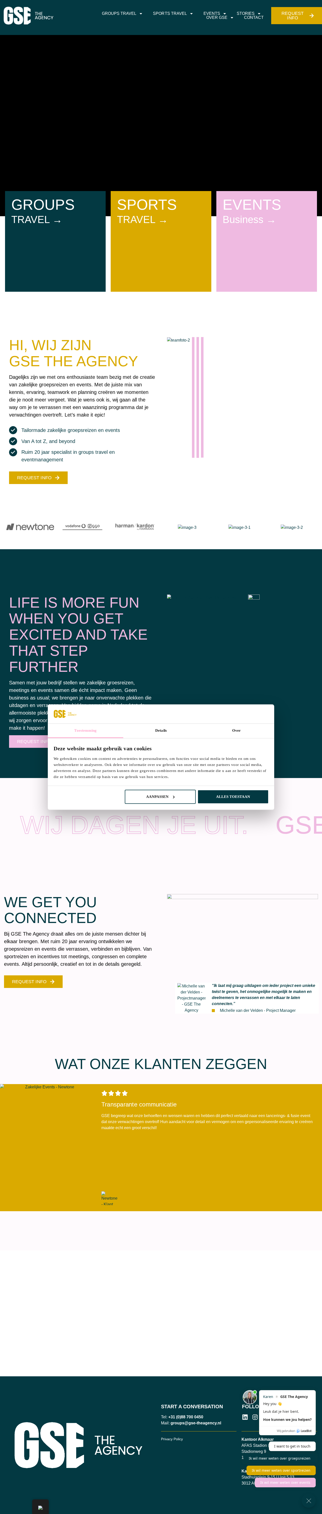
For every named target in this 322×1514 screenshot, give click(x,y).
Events (212, 14)
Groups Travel (119, 14)
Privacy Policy (172, 1439)
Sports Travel (170, 14)
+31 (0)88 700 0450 (185, 1417)
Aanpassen (157, 797)
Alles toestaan (233, 797)
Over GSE (216, 18)
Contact (254, 18)
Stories (246, 14)
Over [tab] (236, 731)
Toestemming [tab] (85, 731)
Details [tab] (161, 731)
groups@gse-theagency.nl (196, 1423)
